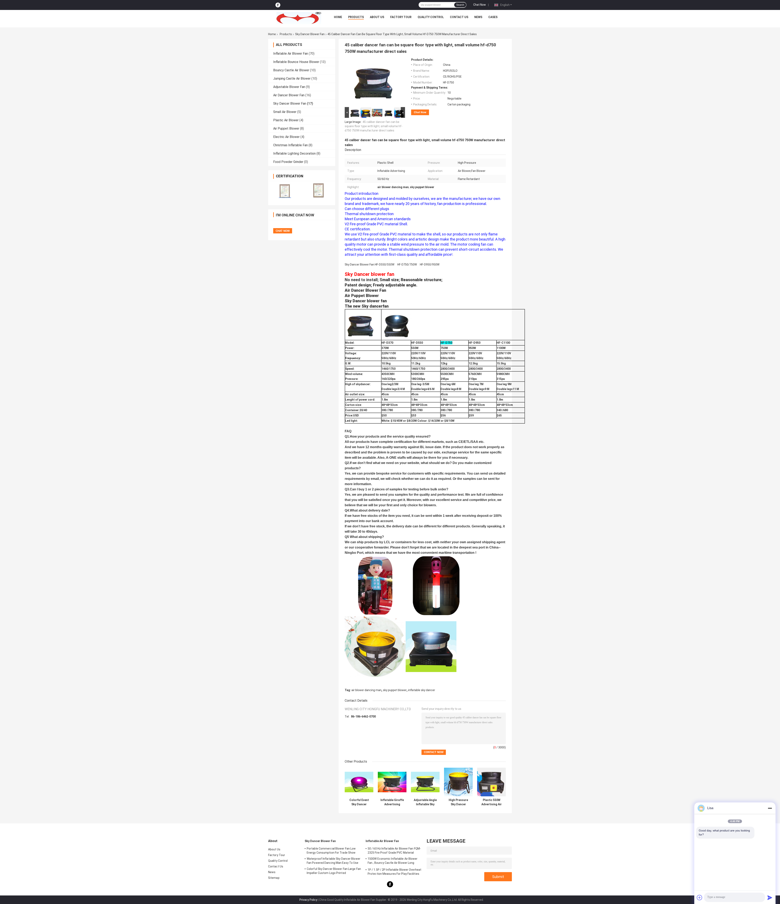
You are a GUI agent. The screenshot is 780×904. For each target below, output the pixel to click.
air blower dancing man (366, 690)
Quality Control (431, 17)
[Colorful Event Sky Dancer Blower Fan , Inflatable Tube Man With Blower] (359, 782)
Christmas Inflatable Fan (290, 145)
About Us (377, 17)
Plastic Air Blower (286, 120)
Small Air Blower (284, 112)
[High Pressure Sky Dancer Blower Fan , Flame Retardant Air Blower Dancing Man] (458, 782)
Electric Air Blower (286, 137)
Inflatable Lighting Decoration (294, 153)
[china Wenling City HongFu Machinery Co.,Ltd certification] (285, 190)
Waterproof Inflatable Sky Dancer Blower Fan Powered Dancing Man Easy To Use (333, 860)
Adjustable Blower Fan (289, 87)
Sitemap (274, 877)
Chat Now (479, 4)
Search (460, 4)
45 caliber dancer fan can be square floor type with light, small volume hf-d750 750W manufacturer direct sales (373, 126)
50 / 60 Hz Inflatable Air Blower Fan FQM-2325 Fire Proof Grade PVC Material (394, 850)
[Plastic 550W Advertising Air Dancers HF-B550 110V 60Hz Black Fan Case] (491, 782)
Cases (492, 17)
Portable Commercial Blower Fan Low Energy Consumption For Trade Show (331, 850)
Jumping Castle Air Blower (292, 78)
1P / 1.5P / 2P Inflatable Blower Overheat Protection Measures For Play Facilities (394, 871)
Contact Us (459, 17)
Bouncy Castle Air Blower (291, 70)
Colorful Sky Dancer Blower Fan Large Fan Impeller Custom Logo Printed (334, 871)
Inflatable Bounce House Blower (296, 62)
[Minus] (769, 808)
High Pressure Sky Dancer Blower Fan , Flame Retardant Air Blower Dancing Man (458, 802)
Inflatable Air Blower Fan (290, 53)
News (478, 17)
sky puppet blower (395, 690)
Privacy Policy (308, 899)
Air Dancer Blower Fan (288, 95)
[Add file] (699, 897)
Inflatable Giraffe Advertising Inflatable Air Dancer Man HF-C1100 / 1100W (392, 802)
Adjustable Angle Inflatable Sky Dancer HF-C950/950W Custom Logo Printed (425, 802)
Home (338, 17)
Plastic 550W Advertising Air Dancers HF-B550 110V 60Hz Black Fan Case (491, 802)
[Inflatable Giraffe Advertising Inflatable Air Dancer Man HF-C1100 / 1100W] (392, 782)
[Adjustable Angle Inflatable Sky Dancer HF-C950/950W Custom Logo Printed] (425, 782)
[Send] (770, 897)
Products (356, 17)
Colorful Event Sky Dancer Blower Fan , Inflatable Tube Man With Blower (359, 802)
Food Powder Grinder (288, 162)
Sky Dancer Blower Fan (310, 34)
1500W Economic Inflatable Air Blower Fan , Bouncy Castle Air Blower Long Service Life (393, 861)
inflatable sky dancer (421, 690)
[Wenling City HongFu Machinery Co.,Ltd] (298, 18)
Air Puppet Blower (286, 128)
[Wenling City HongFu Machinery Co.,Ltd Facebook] (278, 5)
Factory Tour (401, 17)
